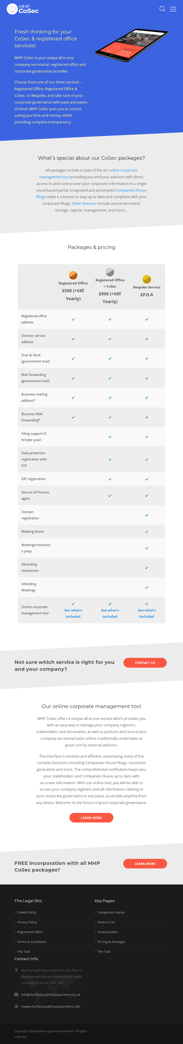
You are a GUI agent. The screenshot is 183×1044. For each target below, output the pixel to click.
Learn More (91, 818)
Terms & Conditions (32, 942)
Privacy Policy (27, 922)
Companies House (111, 912)
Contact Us (145, 663)
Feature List (106, 922)
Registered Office (30, 932)
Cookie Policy (26, 912)
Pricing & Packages (111, 942)
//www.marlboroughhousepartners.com (50, 1006)
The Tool (23, 951)
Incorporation (108, 932)
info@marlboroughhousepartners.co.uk (50, 994)
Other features (84, 203)
